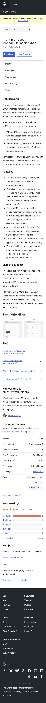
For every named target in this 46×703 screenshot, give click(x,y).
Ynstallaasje (10, 77)
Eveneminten (30, 622)
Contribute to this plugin (21, 432)
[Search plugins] (29, 29)
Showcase (29, 596)
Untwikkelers (9, 626)
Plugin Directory (9, 11)
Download (8, 54)
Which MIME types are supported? (19, 371)
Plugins (27, 605)
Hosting (6, 605)
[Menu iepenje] (42, 4)
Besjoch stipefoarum (12, 557)
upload (39, 488)
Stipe (5, 622)
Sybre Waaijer (15, 47)
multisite (32, 488)
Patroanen (29, 609)
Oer (4, 596)
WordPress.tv (10, 631)
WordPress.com (11, 639)
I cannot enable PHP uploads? (17, 379)
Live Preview (24, 54)
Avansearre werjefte (12, 495)
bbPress (8, 648)
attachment (31, 477)
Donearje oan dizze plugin (15, 580)
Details (8, 63)
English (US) (38, 471)
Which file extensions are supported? (12, 361)
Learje (5, 617)
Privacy (6, 609)
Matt (6, 644)
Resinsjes (9, 70)
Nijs (4, 600)
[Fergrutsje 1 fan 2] (18, 322)
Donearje (29, 626)
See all (40, 538)
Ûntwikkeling (11, 83)
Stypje (8, 90)
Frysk (11, 664)
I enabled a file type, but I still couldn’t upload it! (14, 352)
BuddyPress (9, 653)
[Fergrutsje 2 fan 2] (40, 322)
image (40, 477)
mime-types (37, 482)
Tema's (27, 600)
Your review (8, 538)
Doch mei (28, 617)
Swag (28, 631)
